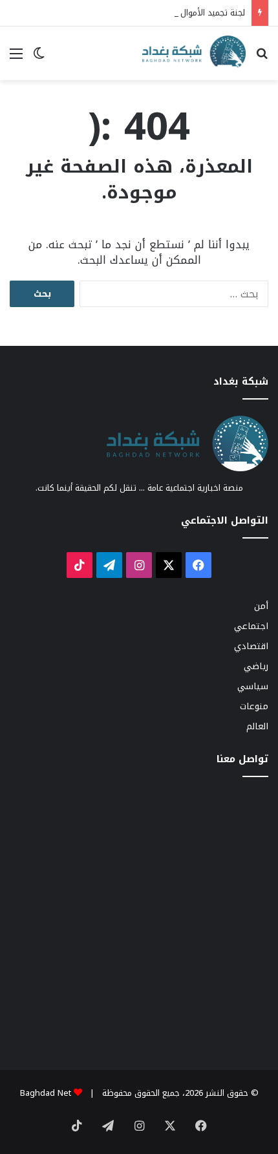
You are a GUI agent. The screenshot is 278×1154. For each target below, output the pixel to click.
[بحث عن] (261, 58)
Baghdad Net (45, 1093)
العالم (257, 726)
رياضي (256, 666)
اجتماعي (251, 626)
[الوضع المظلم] (38, 58)
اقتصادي (251, 646)
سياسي (252, 686)
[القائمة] (16, 58)
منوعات (254, 706)
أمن (261, 606)
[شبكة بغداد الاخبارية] (194, 53)
